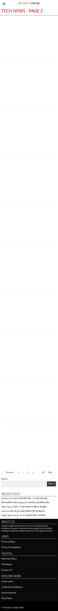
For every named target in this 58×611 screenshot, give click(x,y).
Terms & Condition (11, 547)
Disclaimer (6, 564)
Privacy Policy (8, 541)
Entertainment (8, 592)
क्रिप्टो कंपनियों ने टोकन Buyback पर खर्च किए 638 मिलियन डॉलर (25, 502)
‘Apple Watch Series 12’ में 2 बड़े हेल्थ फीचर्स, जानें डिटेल (23, 515)
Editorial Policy (9, 558)
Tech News (7, 598)
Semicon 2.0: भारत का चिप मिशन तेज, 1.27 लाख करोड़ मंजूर (24, 498)
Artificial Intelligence (12, 587)
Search (4, 479)
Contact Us (7, 570)
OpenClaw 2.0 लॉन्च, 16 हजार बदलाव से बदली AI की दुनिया (24, 507)
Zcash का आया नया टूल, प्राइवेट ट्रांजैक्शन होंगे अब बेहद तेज (23, 511)
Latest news (7, 581)
